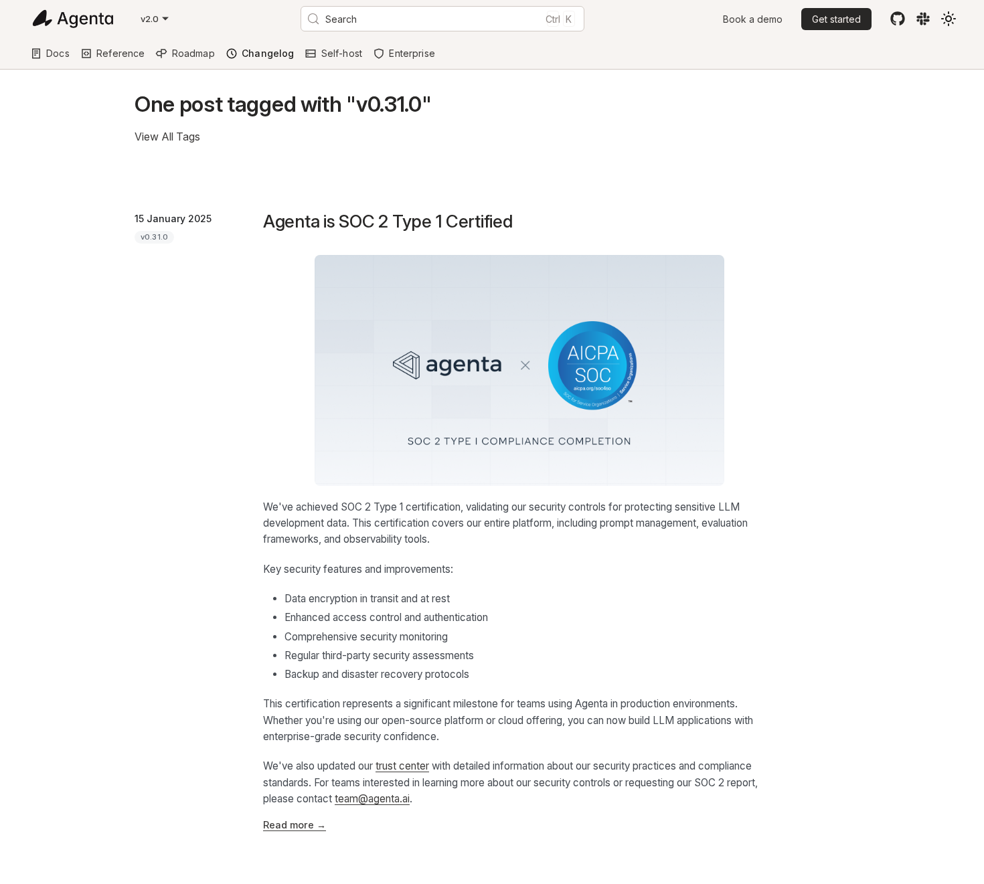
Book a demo (753, 19)
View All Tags (167, 136)
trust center (402, 766)
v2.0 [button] (150, 18)
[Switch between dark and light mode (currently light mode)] (948, 18)
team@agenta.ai (372, 798)
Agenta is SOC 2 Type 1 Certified (388, 221)
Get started (836, 19)
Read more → (294, 824)
